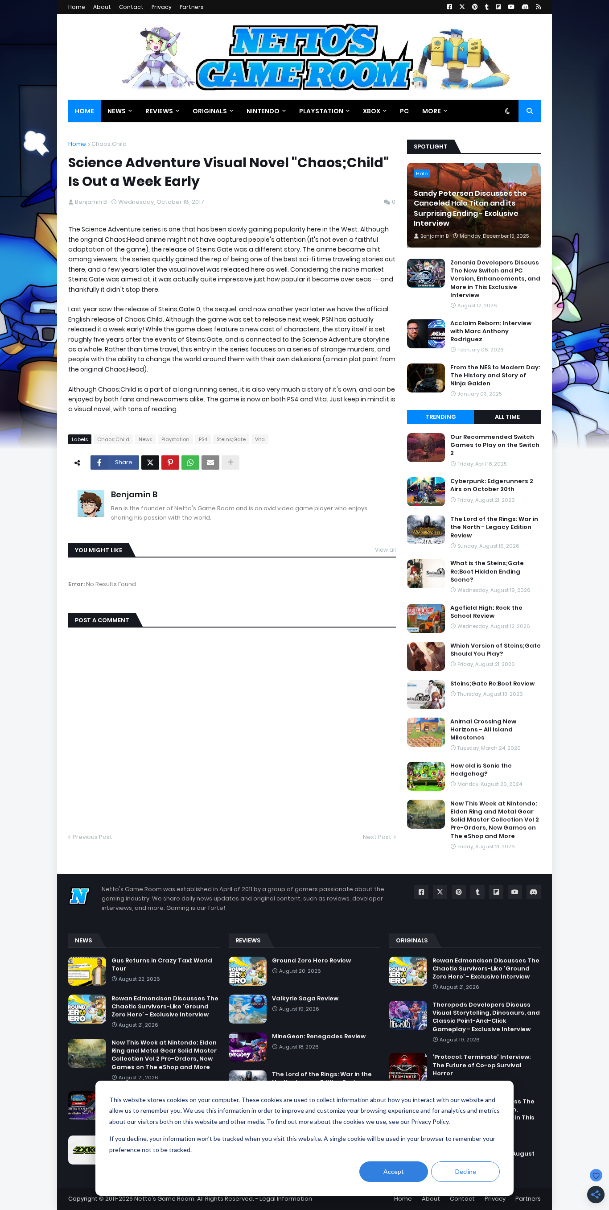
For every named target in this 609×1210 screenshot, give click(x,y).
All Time (507, 417)
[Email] (210, 462)
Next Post (377, 837)
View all (385, 549)
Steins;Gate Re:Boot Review (492, 684)
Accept (393, 1171)
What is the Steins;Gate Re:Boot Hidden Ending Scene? (487, 571)
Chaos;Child (109, 144)
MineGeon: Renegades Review (319, 1036)
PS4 (203, 439)
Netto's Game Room (164, 1198)
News (145, 439)
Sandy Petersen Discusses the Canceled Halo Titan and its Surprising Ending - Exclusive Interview (470, 208)
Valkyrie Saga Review (305, 999)
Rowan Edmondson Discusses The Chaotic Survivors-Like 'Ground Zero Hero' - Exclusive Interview (164, 1007)
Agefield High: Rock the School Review (486, 612)
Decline (465, 1171)
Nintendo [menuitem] (263, 111)
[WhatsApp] (190, 462)
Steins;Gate (231, 439)
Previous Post (92, 837)
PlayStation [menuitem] (321, 111)
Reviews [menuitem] (159, 111)
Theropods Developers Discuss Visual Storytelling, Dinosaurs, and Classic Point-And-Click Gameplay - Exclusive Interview (486, 1017)
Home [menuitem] (84, 111)
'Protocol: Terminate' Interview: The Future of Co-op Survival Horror (481, 1065)
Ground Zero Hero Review (311, 961)
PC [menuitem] (404, 111)
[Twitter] (150, 462)
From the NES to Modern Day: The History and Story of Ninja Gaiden (495, 375)
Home (76, 7)
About (102, 7)
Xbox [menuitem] (371, 111)
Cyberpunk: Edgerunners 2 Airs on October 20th (491, 485)
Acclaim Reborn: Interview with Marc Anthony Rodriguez (490, 331)
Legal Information (285, 1198)
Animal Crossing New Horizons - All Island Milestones (483, 730)
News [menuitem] (116, 111)
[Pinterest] (170, 462)
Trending (440, 417)
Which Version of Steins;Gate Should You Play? (495, 650)
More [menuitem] (431, 111)
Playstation (175, 439)
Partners (192, 7)
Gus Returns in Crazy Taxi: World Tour (161, 965)
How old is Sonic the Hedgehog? (481, 770)
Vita (260, 439)
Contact (131, 7)
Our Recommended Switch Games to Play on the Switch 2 (494, 445)
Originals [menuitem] (210, 111)
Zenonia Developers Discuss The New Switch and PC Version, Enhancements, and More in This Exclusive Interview (495, 279)
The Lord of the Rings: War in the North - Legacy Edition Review (494, 527)
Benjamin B (134, 494)
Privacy (162, 7)
